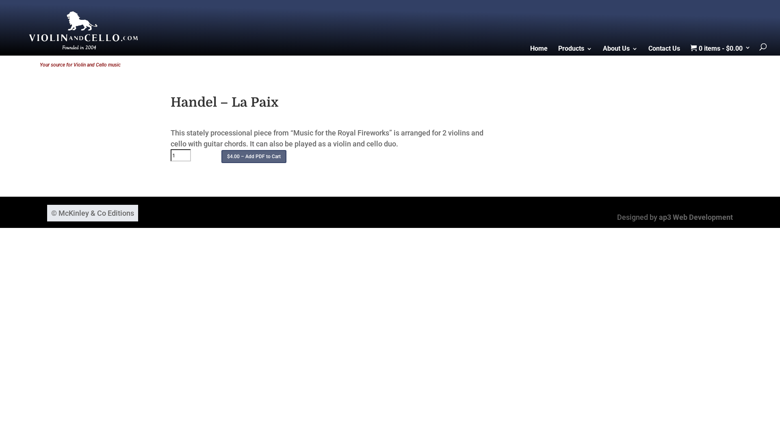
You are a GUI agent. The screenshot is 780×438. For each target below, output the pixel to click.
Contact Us (664, 49)
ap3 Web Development (696, 217)
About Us (616, 49)
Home (539, 49)
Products (571, 49)
